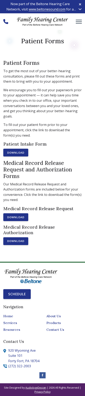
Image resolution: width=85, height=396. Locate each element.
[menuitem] (21, 316)
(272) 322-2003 (19, 366)
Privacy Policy (42, 392)
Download (15, 152)
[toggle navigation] (79, 21)
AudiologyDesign (35, 387)
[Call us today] (5, 21)
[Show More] (80, 9)
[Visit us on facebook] (42, 375)
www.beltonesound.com (47, 9)
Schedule (17, 294)
